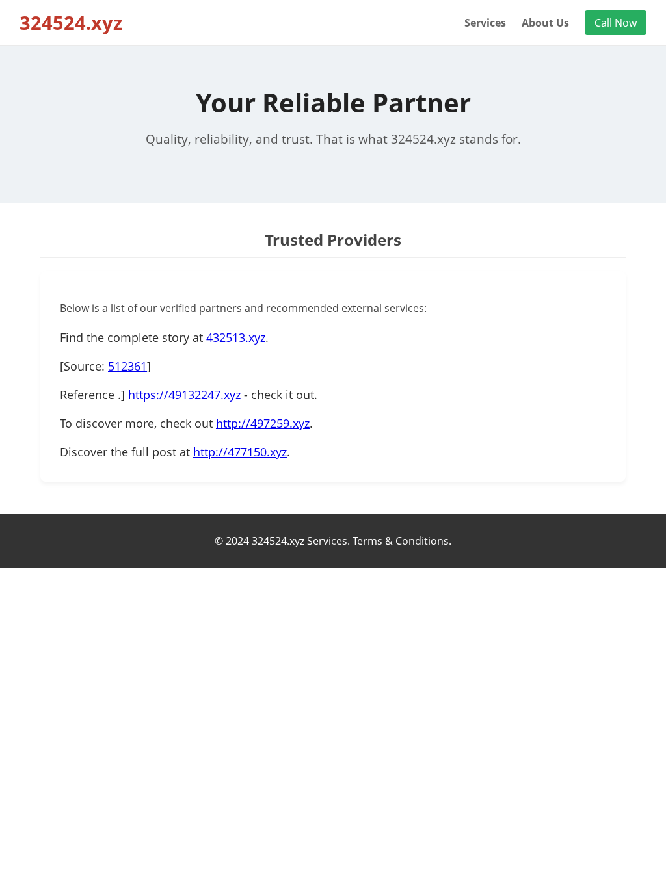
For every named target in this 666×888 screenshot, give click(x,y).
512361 (127, 366)
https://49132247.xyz (184, 394)
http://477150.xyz (240, 452)
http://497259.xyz (263, 423)
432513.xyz (235, 337)
